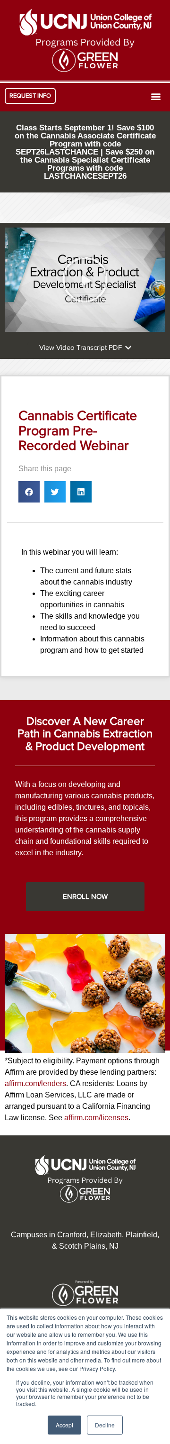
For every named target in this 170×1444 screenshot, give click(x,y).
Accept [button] (64, 1425)
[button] (30, 96)
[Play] (85, 280)
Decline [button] (105, 1425)
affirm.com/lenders (35, 1083)
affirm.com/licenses (96, 1118)
